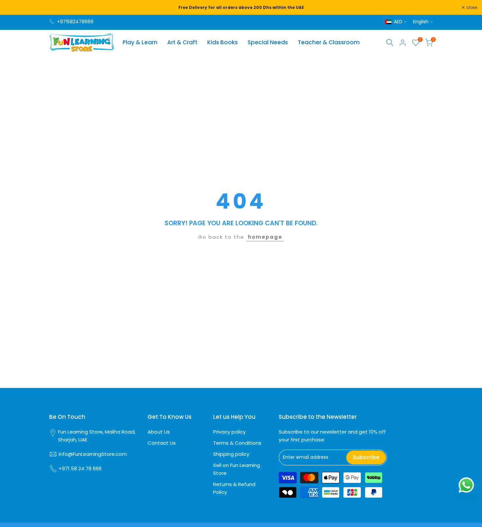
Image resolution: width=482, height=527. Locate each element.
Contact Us (162, 442)
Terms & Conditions (237, 442)
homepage (265, 236)
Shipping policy (231, 454)
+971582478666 (75, 21)
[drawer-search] (389, 42)
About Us (159, 431)
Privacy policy (229, 431)
